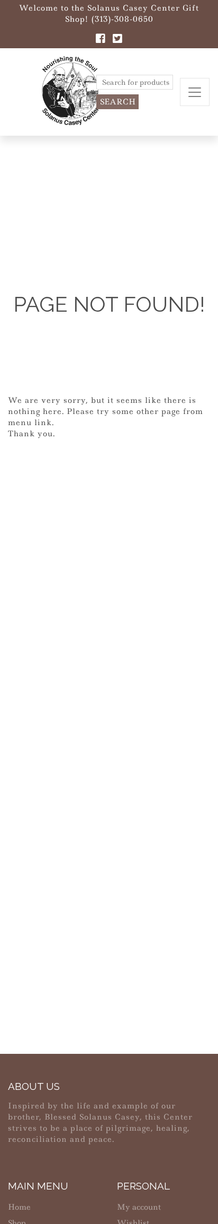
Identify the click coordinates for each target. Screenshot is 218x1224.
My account (139, 1207)
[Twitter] (117, 39)
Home (19, 1207)
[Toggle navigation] (195, 92)
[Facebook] (100, 39)
